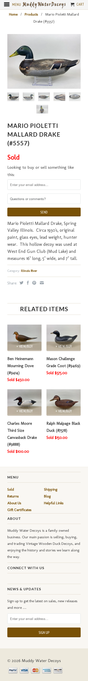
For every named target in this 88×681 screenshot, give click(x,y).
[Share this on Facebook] (27, 283)
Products (31, 14)
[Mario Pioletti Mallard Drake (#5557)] (44, 61)
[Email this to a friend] (41, 283)
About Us (14, 503)
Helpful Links (54, 503)
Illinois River (29, 271)
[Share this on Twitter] (20, 283)
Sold (10, 489)
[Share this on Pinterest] (33, 283)
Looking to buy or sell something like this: (40, 171)
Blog (47, 496)
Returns (13, 496)
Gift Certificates (19, 510)
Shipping (50, 489)
